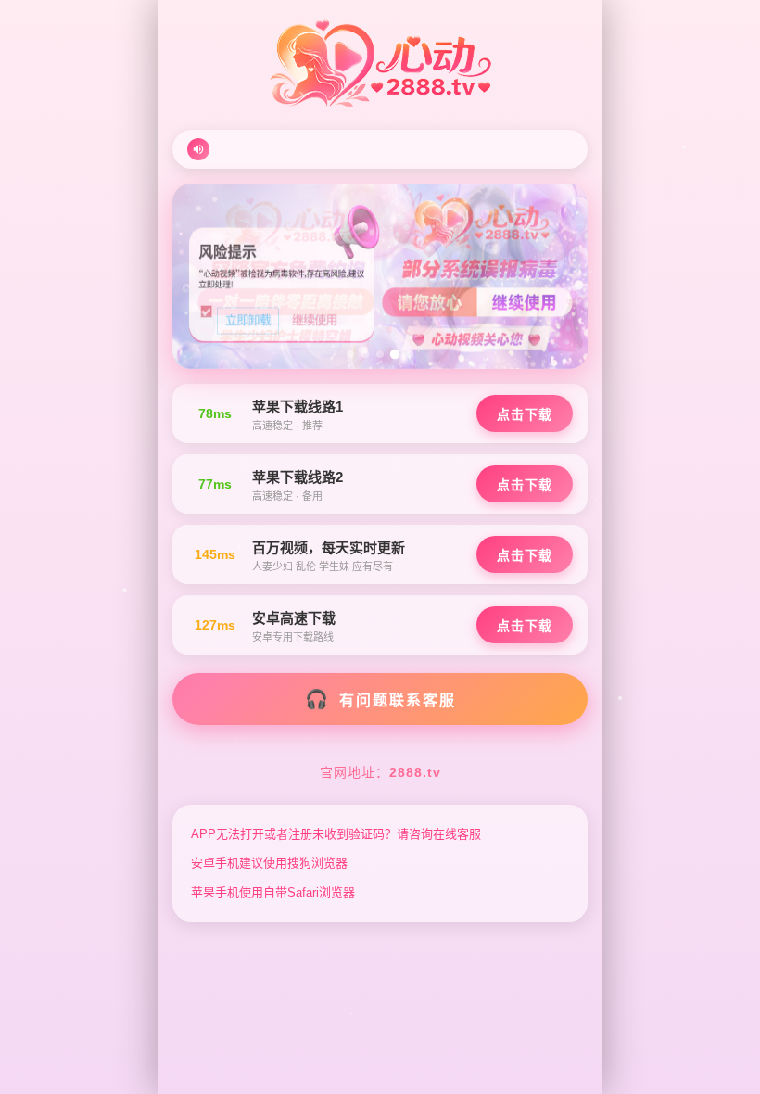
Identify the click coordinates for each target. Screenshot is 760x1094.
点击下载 (524, 414)
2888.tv (415, 772)
